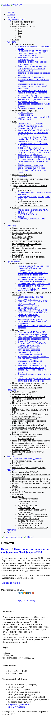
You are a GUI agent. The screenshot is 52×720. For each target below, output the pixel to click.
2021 (20, 30)
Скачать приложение (11, 583)
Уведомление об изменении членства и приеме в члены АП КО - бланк (33, 86)
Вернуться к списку (26, 600)
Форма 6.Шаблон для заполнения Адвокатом (28, 493)
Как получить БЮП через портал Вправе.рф (28, 453)
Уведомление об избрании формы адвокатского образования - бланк (34, 98)
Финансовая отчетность (23, 26)
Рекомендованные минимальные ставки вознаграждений (31, 180)
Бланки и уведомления (23, 44)
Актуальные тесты (21, 230)
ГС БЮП (16, 463)
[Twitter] (21, 593)
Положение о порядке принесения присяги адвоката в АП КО (34, 284)
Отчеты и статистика (22, 174)
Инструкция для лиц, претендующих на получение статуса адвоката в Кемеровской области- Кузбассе (31, 385)
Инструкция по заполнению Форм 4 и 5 (31, 479)
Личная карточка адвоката (30, 108)
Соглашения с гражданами (30, 123)
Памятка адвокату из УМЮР (31, 218)
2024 (20, 37)
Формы (21, 106)
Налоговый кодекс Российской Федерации (26, 253)
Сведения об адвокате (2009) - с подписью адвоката (33, 54)
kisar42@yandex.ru (16, 707)
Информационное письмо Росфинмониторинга (30, 202)
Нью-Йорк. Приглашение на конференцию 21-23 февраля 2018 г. (25, 550)
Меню (4, 7)
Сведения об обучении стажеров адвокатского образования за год (33, 337)
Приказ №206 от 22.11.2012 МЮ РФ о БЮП (33, 144)
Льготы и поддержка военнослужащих (27, 437)
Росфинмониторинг (21, 190)
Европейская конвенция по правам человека (28, 258)
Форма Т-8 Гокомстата (28, 341)
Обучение (11, 226)
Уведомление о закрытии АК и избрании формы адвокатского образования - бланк (32, 92)
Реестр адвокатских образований (27, 461)
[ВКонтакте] (18, 593)
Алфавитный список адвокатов (27, 458)
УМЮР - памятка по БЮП (30, 126)
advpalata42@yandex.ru (18, 704)
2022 (20, 33)
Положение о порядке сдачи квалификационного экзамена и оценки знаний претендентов (33, 279)
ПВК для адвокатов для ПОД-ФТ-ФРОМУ (34, 197)
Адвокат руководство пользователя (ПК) (28, 506)
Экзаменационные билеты (24, 228)
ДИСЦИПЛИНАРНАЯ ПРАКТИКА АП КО (29, 186)
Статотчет (22, 177)
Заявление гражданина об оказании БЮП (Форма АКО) (32, 155)
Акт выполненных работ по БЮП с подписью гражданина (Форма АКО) (34, 161)
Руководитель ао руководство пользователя (32, 511)
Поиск (10, 532)
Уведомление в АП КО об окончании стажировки (30, 362)
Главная (10, 12)
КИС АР (11, 470)
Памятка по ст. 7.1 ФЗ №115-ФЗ (33, 205)
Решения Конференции (23, 22)
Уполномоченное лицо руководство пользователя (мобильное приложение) (30, 520)
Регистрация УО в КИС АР (25, 472)
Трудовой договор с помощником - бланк (34, 375)
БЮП (14, 121)
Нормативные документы (24, 264)
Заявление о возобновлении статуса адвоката (31, 58)
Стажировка (18, 330)
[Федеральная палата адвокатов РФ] (16, 5)
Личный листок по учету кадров (33, 51)
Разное (15, 39)
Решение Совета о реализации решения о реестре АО (31, 475)
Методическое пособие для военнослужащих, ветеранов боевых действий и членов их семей (32, 168)
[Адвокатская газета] (12, 537)
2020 (20, 28)
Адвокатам (12, 42)
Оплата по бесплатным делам (26, 183)
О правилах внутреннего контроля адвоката (34, 193)
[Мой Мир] (27, 593)
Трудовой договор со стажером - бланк (33, 371)
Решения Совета (20, 24)
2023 (20, 35)
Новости (11, 17)
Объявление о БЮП (27, 128)
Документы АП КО (16, 19)
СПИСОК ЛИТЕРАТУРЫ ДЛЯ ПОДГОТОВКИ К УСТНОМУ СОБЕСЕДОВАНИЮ (27, 243)
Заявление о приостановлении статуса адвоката (32, 63)
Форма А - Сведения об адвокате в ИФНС (34, 47)
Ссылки (16, 221)
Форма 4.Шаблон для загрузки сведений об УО (31, 484)
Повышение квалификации (25, 110)
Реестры (10, 456)
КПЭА (21, 216)
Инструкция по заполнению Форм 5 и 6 (31, 481)
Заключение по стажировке (31, 381)
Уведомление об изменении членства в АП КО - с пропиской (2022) (33, 79)
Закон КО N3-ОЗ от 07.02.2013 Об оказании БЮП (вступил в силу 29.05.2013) (34, 132)
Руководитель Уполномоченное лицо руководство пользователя (33, 515)
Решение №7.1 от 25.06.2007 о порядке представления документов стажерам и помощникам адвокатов (32, 346)
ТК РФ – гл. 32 (25, 212)
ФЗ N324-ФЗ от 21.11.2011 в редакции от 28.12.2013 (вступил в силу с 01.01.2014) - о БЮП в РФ (34, 150)
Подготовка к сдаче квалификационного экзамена (31, 293)
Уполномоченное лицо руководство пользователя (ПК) (33, 526)
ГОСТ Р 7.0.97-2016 (27, 214)
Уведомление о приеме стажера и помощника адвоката (33, 357)
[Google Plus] (33, 593)
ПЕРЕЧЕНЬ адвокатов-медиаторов (28, 467)
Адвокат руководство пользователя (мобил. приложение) (28, 501)
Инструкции (18, 496)
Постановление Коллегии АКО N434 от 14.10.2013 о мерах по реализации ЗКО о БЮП (33, 139)
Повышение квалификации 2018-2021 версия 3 (34, 118)
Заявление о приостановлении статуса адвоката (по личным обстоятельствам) (32, 68)
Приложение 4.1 (25, 112)
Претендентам (13, 261)
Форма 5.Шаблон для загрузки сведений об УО (31, 488)
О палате (11, 14)
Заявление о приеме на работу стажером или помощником (32, 366)
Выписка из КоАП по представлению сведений (30, 353)
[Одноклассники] (24, 593)
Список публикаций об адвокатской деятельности (29, 249)
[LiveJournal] (30, 593)
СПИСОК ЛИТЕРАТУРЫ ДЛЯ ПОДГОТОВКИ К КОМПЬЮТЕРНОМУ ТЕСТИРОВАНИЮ (27, 235)
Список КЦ (17, 465)
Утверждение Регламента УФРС (33, 210)
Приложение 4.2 (25, 115)
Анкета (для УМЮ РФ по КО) (32, 332)
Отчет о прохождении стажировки (34, 378)
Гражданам (12, 390)
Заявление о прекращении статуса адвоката (34, 74)
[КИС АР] (28, 537)
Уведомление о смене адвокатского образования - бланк (34, 102)
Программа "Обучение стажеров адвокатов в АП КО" (33, 289)
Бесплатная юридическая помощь (28, 434)
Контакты (11, 530)
